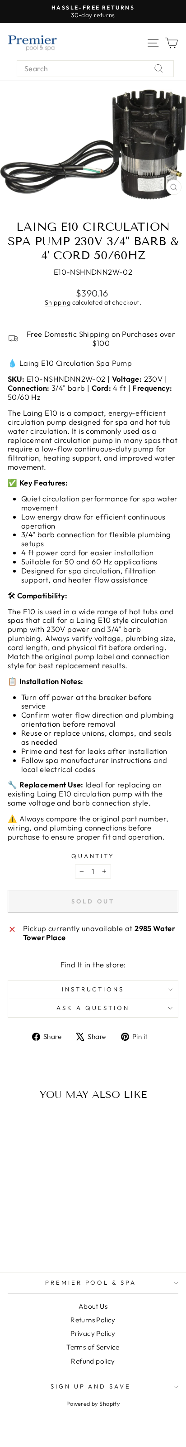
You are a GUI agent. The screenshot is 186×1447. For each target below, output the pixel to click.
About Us (93, 1306)
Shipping (57, 302)
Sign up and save (91, 1386)
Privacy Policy (93, 1333)
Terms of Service (93, 1347)
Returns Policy (93, 1320)
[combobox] (95, 68)
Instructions (93, 989)
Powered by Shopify (93, 1403)
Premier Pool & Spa (91, 1282)
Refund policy (93, 1361)
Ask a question (93, 1007)
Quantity (93, 856)
